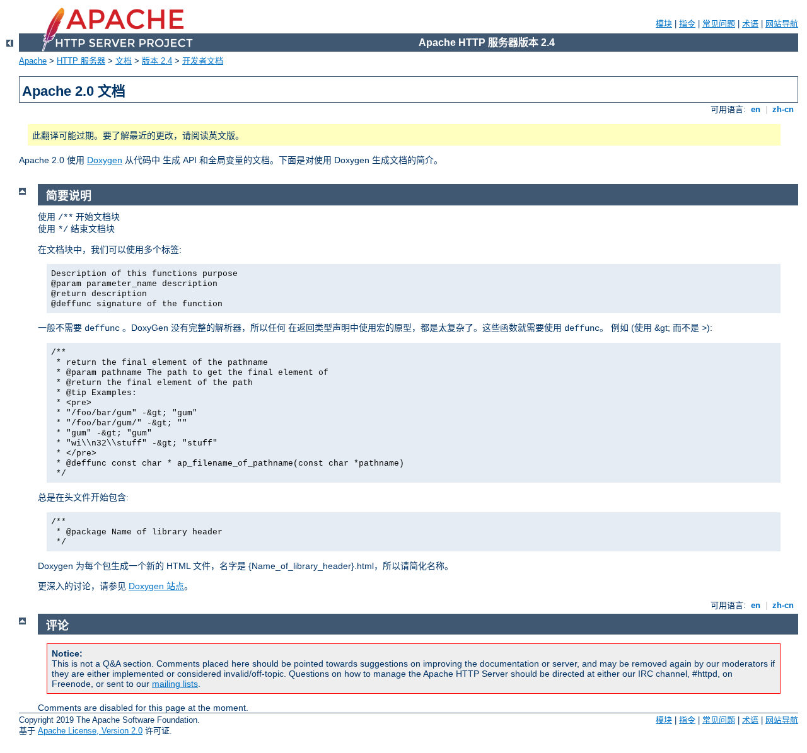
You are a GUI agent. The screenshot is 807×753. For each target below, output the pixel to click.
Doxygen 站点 (156, 586)
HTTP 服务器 (81, 61)
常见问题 (718, 23)
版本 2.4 (157, 61)
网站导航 (781, 23)
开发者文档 (202, 61)
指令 (687, 23)
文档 (123, 61)
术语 (750, 23)
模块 (664, 23)
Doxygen (104, 160)
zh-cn (783, 109)
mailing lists (175, 684)
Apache (33, 61)
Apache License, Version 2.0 (90, 730)
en (755, 109)
